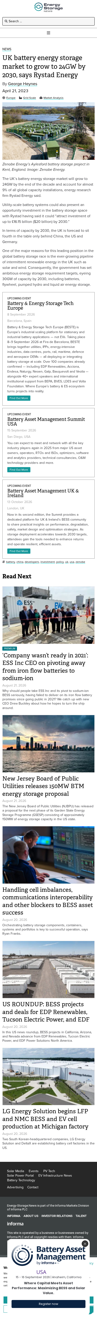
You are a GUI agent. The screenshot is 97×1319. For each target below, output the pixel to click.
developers (32, 562)
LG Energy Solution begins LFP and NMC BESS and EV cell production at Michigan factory (45, 1119)
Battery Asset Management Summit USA (46, 421)
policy (60, 562)
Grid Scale (29, 97)
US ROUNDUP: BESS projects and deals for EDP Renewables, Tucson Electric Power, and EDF (45, 1012)
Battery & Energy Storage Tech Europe (40, 306)
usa (72, 562)
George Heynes (22, 84)
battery (10, 562)
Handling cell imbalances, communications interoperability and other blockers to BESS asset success (47, 901)
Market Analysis (54, 97)
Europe (11, 97)
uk (66, 562)
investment (47, 562)
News (6, 49)
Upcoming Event (19, 298)
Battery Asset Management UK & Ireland (43, 493)
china (19, 562)
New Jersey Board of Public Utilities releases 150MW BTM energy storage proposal (43, 786)
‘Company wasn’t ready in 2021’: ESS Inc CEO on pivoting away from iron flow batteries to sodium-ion (45, 667)
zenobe (80, 562)
